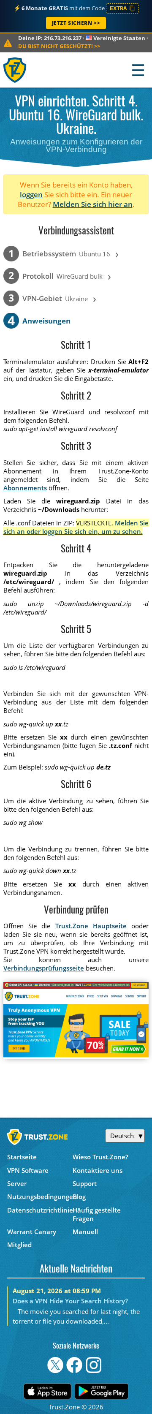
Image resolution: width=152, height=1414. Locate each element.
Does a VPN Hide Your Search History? (70, 1301)
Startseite (22, 1157)
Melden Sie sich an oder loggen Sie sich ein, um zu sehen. (76, 527)
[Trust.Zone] (15, 69)
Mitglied (19, 1244)
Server (17, 1183)
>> (59, 46)
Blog (79, 1196)
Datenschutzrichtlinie (40, 1210)
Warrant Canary (31, 1231)
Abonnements (25, 488)
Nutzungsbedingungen (40, 1196)
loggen (31, 194)
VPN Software (28, 1170)
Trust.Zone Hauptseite (91, 926)
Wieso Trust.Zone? (100, 1157)
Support (85, 1183)
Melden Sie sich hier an (93, 204)
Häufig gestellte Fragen (97, 1214)
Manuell (85, 1231)
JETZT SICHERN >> (76, 23)
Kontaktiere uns (97, 1170)
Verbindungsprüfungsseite (43, 968)
